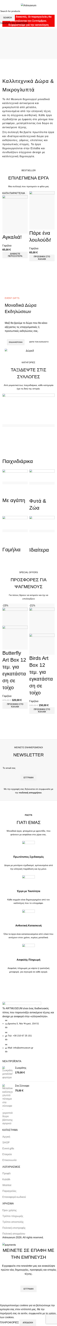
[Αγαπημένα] (6, 230)
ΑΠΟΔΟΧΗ (28, 1322)
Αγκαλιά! (12, 237)
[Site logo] (28, 5)
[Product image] (15, 633)
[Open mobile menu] (3, 5)
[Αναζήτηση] (47, 5)
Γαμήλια (6, 245)
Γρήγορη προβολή (6, 262)
